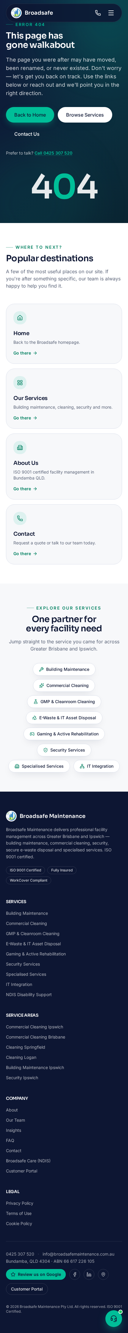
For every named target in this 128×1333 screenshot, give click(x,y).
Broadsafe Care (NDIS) (28, 1160)
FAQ (10, 1140)
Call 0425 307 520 (53, 152)
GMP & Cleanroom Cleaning (67, 701)
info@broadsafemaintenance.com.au (78, 1253)
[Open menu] (111, 13)
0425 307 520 (20, 1253)
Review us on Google (39, 1274)
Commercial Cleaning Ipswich (34, 1026)
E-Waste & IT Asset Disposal (67, 717)
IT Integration (100, 766)
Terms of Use (19, 1213)
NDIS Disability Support (29, 994)
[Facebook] (74, 1274)
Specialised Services (43, 766)
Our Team (15, 1120)
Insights (13, 1130)
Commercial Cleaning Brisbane (35, 1036)
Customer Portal (21, 1170)
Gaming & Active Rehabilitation (68, 733)
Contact (13, 1150)
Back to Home (30, 115)
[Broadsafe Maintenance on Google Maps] (103, 1274)
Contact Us (27, 134)
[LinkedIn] (89, 1274)
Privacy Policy (19, 1203)
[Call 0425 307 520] (98, 13)
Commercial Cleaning (67, 685)
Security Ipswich (22, 1077)
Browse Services (85, 115)
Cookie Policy (19, 1223)
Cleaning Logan (21, 1057)
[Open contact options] (113, 1318)
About (12, 1109)
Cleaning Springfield (25, 1047)
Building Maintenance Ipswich (35, 1067)
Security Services (67, 749)
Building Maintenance (67, 669)
